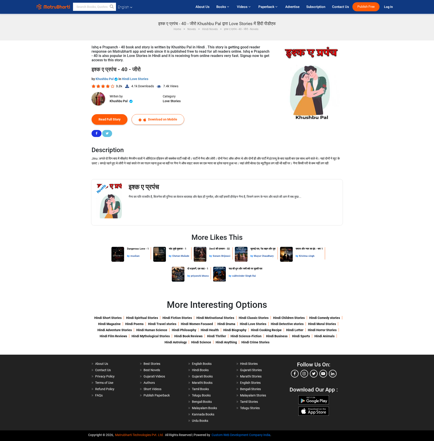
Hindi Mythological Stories (151, 336)
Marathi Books (202, 382)
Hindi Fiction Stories (177, 318)
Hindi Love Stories (135, 79)
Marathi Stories (251, 376)
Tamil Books (200, 389)
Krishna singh (306, 256)
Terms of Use (104, 382)
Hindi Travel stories (162, 324)
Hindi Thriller (216, 336)
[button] (112, 7)
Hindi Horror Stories (322, 330)
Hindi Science (201, 342)
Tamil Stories (249, 401)
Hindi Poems (134, 324)
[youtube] (323, 373)
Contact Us (340, 6)
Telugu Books (201, 395)
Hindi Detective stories (287, 324)
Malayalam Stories (253, 395)
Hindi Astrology (176, 342)
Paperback (266, 6)
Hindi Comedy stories (324, 318)
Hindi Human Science (151, 330)
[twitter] (314, 373)
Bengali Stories (250, 389)
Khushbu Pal (105, 79)
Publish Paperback (157, 395)
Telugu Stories (250, 408)
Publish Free (366, 6)
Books (221, 6)
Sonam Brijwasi (221, 256)
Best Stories (152, 364)
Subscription (315, 6)
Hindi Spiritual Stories (142, 318)
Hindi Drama (226, 324)
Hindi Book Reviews (188, 336)
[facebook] (295, 373)
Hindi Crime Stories (255, 342)
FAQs (99, 395)
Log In (389, 7)
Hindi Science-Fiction (246, 336)
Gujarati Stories (251, 370)
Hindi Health (210, 330)
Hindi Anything (226, 342)
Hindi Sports (301, 336)
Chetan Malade (180, 256)
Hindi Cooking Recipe (266, 330)
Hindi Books (200, 370)
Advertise (292, 6)
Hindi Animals (324, 336)
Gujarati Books (202, 376)
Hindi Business (277, 336)
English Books (202, 364)
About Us (203, 6)
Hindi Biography (234, 330)
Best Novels (152, 370)
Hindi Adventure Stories (114, 330)
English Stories (250, 382)
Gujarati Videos (154, 376)
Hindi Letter (294, 330)
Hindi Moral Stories (322, 324)
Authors (149, 382)
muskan (134, 256)
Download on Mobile (162, 119)
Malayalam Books (204, 408)
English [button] (123, 7)
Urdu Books (200, 420)
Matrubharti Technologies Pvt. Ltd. (140, 435)
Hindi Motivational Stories (215, 318)
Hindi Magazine (109, 324)
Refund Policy (104, 389)
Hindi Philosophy (184, 330)
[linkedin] (333, 373)
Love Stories (172, 101)
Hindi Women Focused (197, 324)
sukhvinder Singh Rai (244, 275)
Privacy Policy (105, 376)
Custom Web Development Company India (241, 435)
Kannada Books (203, 414)
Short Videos (152, 389)
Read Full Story (109, 119)
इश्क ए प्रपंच (144, 187)
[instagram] (304, 373)
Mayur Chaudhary (264, 256)
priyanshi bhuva (200, 275)
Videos (242, 6)
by (128, 256)
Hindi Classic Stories (254, 318)
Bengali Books (202, 401)
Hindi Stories (249, 364)
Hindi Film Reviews (113, 336)
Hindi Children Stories (289, 318)
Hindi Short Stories (108, 318)
